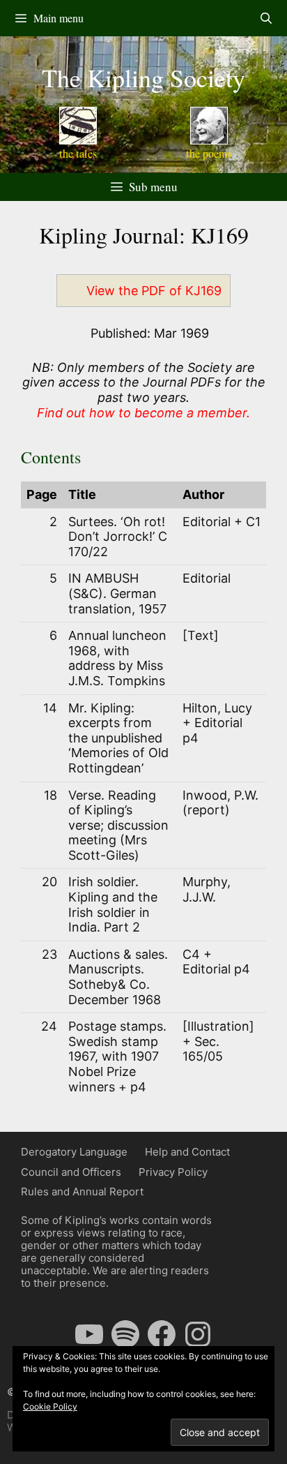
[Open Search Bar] (265, 18)
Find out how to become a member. (143, 412)
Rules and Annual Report (82, 1191)
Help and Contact (187, 1151)
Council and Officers (71, 1172)
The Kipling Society (143, 77)
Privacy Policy (173, 1172)
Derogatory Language (74, 1151)
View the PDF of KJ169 (154, 290)
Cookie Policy (50, 1406)
